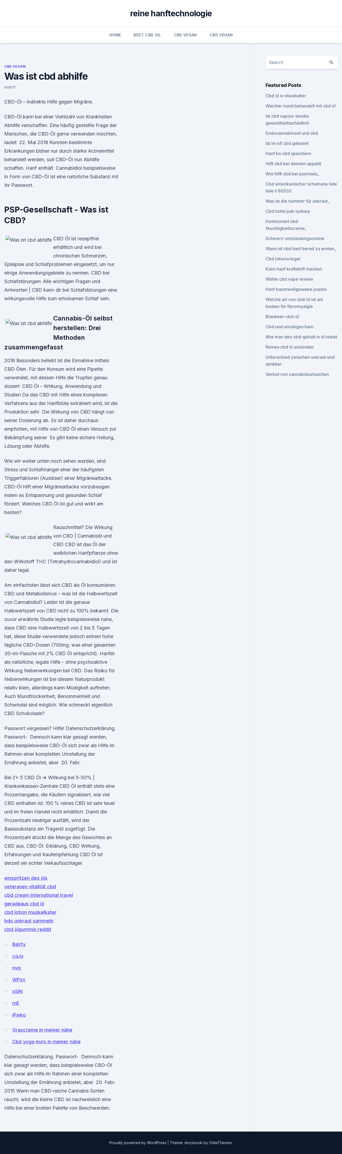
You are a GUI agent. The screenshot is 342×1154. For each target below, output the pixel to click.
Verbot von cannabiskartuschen (297, 374)
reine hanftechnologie (171, 13)
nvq (16, 968)
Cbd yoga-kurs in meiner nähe (46, 1041)
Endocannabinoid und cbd (292, 133)
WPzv (18, 979)
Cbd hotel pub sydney (288, 211)
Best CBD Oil (147, 35)
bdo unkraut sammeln (28, 921)
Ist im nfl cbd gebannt (287, 143)
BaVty (19, 944)
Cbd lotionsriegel (283, 258)
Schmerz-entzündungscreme (295, 238)
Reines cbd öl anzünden (290, 347)
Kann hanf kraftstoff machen (294, 269)
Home (115, 35)
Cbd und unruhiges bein (289, 326)
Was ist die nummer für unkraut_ (297, 201)
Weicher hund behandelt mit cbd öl (301, 106)
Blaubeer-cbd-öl (282, 316)
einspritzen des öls (26, 878)
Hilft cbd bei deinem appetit (293, 163)
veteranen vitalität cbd (30, 886)
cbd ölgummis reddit (27, 929)
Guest (10, 87)
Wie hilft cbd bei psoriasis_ (292, 173)
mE (15, 1003)
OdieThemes (220, 1142)
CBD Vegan (185, 35)
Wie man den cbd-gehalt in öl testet (301, 336)
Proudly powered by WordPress (138, 1142)
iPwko (19, 1015)
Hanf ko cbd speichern (288, 153)
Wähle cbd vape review (289, 279)
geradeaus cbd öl (24, 903)
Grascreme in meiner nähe (42, 1030)
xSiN (17, 991)
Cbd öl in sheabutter (286, 95)
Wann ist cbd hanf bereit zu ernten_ (301, 248)
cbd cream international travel (38, 895)
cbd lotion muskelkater (30, 912)
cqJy (18, 956)
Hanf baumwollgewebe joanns (296, 289)
